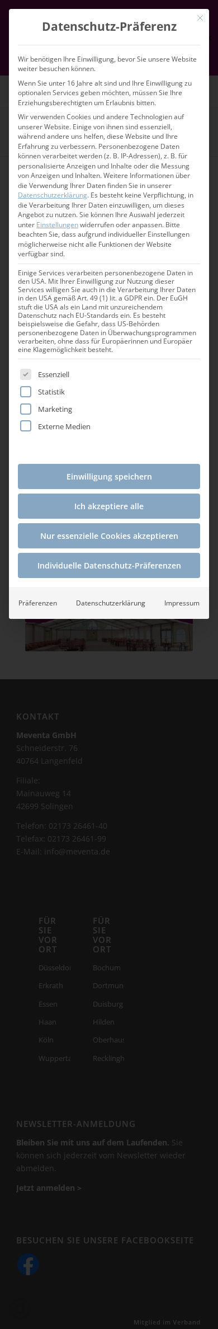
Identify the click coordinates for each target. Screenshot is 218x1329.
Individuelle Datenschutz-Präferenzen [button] (109, 565)
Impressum (182, 603)
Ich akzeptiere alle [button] (109, 506)
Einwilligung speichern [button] (109, 476)
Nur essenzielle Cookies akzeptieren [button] (109, 535)
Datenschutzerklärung (52, 195)
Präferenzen (37, 603)
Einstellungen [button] (57, 224)
